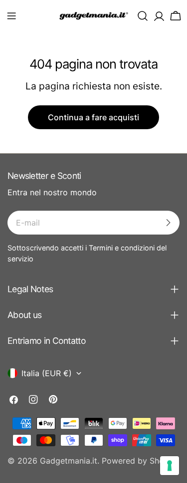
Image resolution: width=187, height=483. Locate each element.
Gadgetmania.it (68, 461)
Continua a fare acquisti (93, 117)
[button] (11, 16)
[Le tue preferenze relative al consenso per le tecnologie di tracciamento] (169, 465)
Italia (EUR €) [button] (46, 373)
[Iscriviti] (168, 222)
